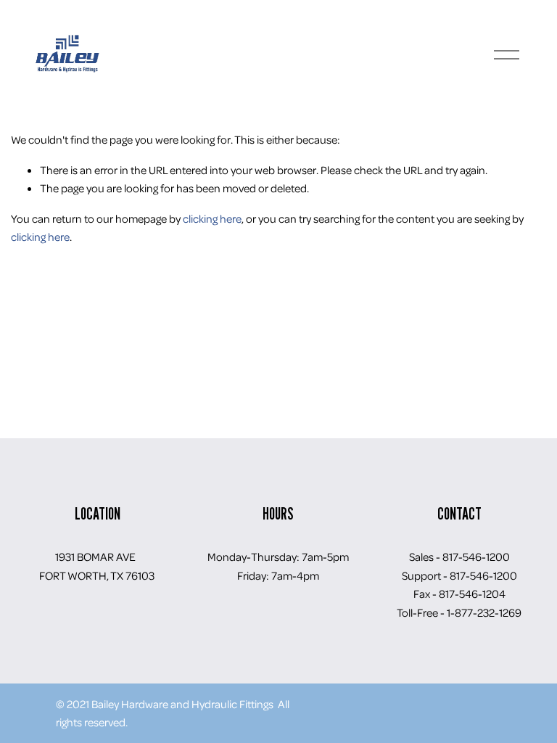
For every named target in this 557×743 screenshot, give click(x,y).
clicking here (212, 218)
